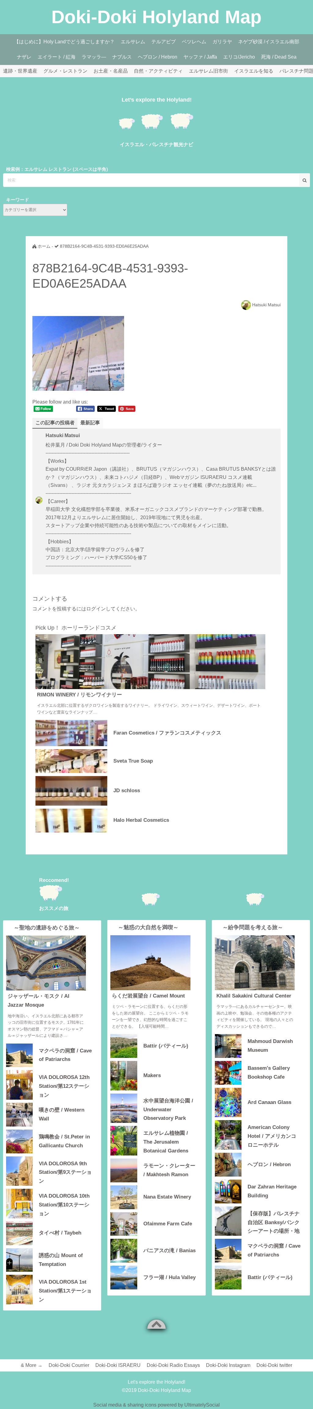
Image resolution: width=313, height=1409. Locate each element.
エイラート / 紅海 (56, 56)
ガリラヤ (222, 41)
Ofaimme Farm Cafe (167, 1224)
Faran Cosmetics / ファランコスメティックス (167, 733)
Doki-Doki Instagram (228, 1365)
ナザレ (24, 56)
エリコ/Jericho (239, 56)
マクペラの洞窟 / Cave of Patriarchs (65, 1055)
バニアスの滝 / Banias (169, 1250)
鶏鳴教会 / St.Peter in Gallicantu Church (64, 1141)
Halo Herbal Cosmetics (141, 820)
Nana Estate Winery (167, 1197)
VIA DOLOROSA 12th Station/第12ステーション (64, 1085)
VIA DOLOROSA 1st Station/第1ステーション (65, 1290)
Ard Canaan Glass (269, 1102)
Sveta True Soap (133, 761)
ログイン (96, 608)
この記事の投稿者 (55, 422)
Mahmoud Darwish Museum (270, 1045)
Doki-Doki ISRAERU (118, 1365)
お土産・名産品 (111, 71)
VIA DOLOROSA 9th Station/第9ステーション (65, 1172)
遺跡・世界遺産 (20, 71)
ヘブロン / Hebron (157, 56)
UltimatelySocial (202, 1404)
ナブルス (122, 56)
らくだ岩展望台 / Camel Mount (148, 996)
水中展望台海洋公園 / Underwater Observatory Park (168, 1109)
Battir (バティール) (165, 1046)
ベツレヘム (194, 41)
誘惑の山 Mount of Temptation (61, 1260)
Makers (152, 1075)
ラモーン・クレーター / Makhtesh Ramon (169, 1170)
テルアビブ (163, 41)
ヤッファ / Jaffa (200, 56)
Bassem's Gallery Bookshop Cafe (269, 1072)
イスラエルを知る (253, 71)
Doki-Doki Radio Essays (173, 1365)
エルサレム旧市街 (208, 71)
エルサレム (133, 41)
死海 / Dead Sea (278, 56)
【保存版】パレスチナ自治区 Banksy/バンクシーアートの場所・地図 (274, 1222)
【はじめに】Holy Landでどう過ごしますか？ (64, 41)
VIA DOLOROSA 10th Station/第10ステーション (64, 1204)
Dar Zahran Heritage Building (272, 1191)
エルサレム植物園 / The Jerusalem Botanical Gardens (165, 1141)
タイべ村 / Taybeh (60, 1233)
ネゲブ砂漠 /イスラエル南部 (268, 41)
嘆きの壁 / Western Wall (61, 1114)
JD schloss (126, 790)
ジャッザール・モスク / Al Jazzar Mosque (38, 1000)
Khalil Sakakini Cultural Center (253, 996)
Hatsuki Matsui (266, 304)
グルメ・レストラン (65, 71)
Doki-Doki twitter (274, 1365)
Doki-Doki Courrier (69, 1365)
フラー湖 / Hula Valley (169, 1277)
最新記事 (90, 422)
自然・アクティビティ (158, 71)
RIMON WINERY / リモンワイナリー (79, 695)
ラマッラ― (94, 56)
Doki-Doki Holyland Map (156, 17)
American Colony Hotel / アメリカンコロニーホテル (272, 1135)
